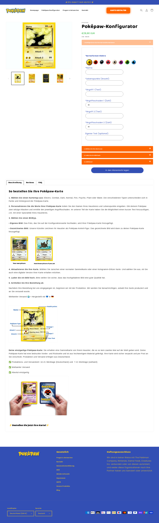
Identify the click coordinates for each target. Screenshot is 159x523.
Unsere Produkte (63, 486)
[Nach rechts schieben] (69, 78)
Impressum (60, 478)
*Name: (89, 68)
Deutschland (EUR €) (18, 513)
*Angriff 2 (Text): (93, 111)
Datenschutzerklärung (65, 466)
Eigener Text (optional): (97, 133)
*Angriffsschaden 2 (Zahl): (98, 122)
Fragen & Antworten (64, 457)
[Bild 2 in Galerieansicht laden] (31, 78)
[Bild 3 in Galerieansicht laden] (45, 78)
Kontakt (59, 462)
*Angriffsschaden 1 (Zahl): (98, 100)
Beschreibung (15, 182)
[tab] (15, 182)
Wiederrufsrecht (63, 474)
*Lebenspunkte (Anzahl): (97, 78)
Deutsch (41, 513)
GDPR (58, 482)
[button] (141, 10)
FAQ (40, 182)
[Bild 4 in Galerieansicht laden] (60, 78)
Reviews (30, 182)
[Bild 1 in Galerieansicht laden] (17, 78)
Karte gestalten (118, 10)
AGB (58, 470)
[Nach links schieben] (8, 78)
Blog (58, 490)
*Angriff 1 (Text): (93, 89)
